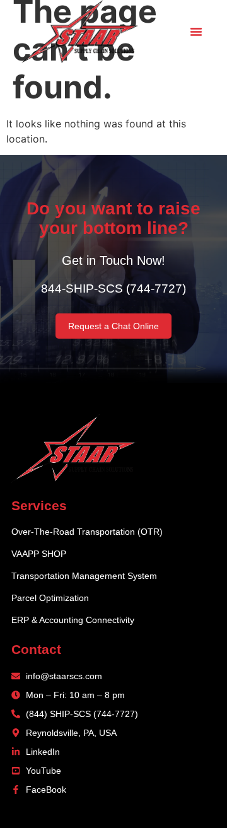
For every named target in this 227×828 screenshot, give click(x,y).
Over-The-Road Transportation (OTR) (87, 532)
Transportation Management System (84, 576)
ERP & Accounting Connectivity (72, 620)
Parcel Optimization (50, 598)
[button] (196, 31)
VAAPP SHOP (38, 554)
